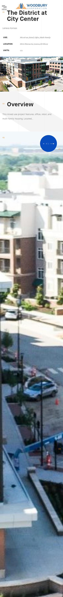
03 (59, 449)
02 (59, 299)
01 (59, 149)
